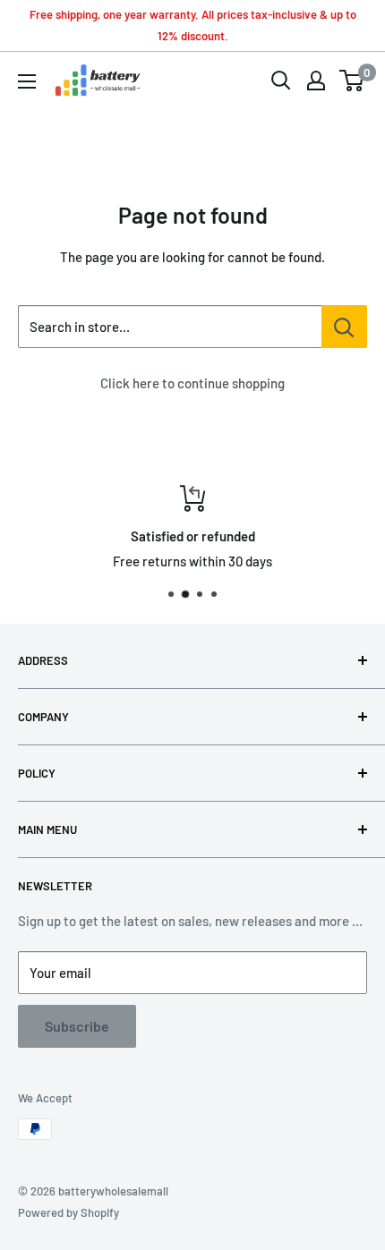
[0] (352, 80)
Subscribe (77, 1025)
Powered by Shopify (68, 1212)
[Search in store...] (344, 326)
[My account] (316, 80)
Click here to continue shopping (192, 383)
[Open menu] (27, 81)
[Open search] (281, 80)
